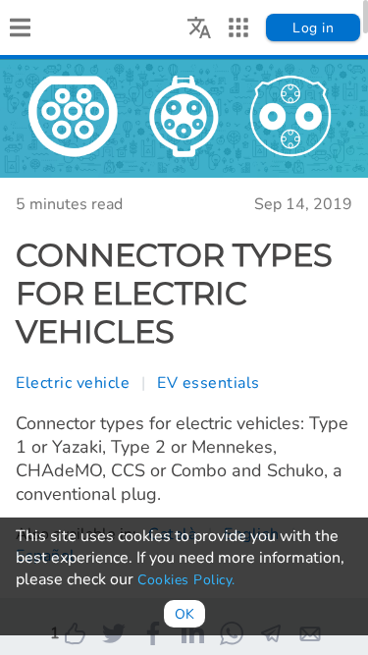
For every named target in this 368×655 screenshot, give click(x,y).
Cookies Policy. (186, 580)
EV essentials (208, 383)
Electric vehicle (73, 383)
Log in (313, 28)
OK (184, 614)
